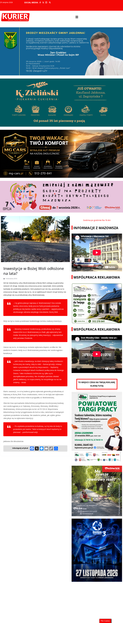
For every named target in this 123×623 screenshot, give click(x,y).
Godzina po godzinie (92, 220)
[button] (76, 17)
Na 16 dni (106, 220)
